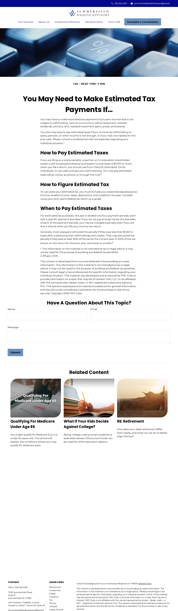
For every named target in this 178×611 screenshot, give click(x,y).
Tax (50, 600)
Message (13, 327)
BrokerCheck (145, 583)
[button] (25, 22)
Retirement (55, 587)
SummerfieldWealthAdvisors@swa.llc (152, 3)
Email (93, 309)
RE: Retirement (130, 421)
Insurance (54, 597)
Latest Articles (56, 609)
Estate (52, 593)
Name (11, 309)
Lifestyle (53, 606)
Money (52, 603)
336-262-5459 (120, 3)
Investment (55, 590)
